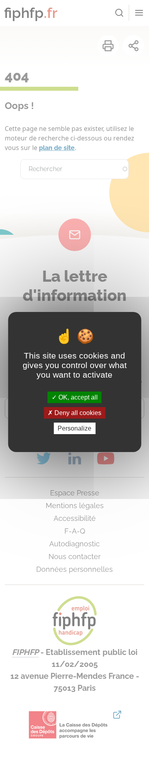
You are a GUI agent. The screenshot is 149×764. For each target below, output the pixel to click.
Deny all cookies (77, 412)
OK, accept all (77, 397)
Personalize (74, 428)
